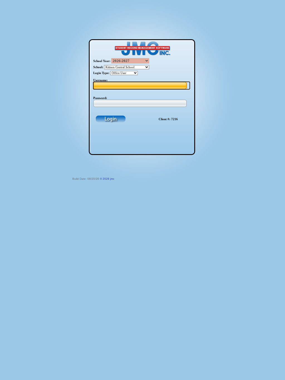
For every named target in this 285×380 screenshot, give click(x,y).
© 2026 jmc (107, 178)
